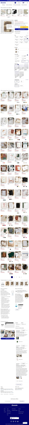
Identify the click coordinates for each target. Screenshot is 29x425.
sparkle (1, 389)
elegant (7, 389)
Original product (21, 341)
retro (10, 389)
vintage (12, 389)
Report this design (26, 298)
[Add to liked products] (12, 21)
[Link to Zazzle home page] (3, 2)
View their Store (20, 308)
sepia (3, 389)
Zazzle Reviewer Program (19, 349)
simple (9, 389)
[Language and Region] (24, 3)
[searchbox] (11, 3)
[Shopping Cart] (27, 3)
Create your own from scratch (13, 294)
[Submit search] (15, 3)
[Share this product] (10, 21)
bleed (8, 307)
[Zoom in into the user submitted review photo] (2, 332)
